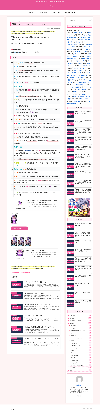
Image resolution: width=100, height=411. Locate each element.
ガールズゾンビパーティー (83, 82)
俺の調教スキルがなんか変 (77, 77)
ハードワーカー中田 (78, 61)
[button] (90, 20)
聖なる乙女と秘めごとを (74, 72)
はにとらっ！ (76, 54)
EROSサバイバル (72, 44)
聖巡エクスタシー (84, 99)
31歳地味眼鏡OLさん (80, 84)
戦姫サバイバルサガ (78, 70)
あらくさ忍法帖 (82, 89)
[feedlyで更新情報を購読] (79, 396)
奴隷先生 (75, 91)
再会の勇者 (77, 101)
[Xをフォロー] (77, 396)
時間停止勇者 (85, 58)
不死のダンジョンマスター (80, 68)
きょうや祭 (23, 272)
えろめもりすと (15, 272)
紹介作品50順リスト (19, 228)
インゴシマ (86, 49)
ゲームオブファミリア (81, 51)
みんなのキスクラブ (78, 32)
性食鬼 (78, 42)
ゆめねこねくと (85, 75)
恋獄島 (80, 63)
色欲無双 (83, 94)
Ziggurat (70, 63)
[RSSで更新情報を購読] (81, 396)
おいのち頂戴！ (76, 87)
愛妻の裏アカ (71, 80)
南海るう (79, 385)
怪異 (29, 272)
